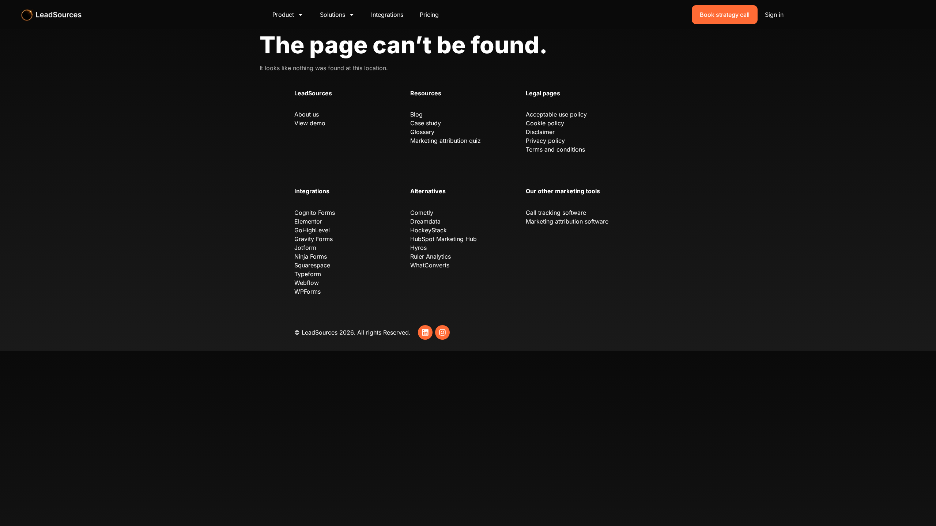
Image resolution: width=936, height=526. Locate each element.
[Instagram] (442, 332)
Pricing (429, 14)
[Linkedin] (425, 332)
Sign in (774, 14)
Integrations (387, 14)
